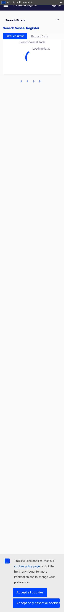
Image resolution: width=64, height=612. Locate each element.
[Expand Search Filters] (58, 19)
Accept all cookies (29, 592)
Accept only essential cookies (38, 603)
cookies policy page (27, 566)
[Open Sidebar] (5, 5)
